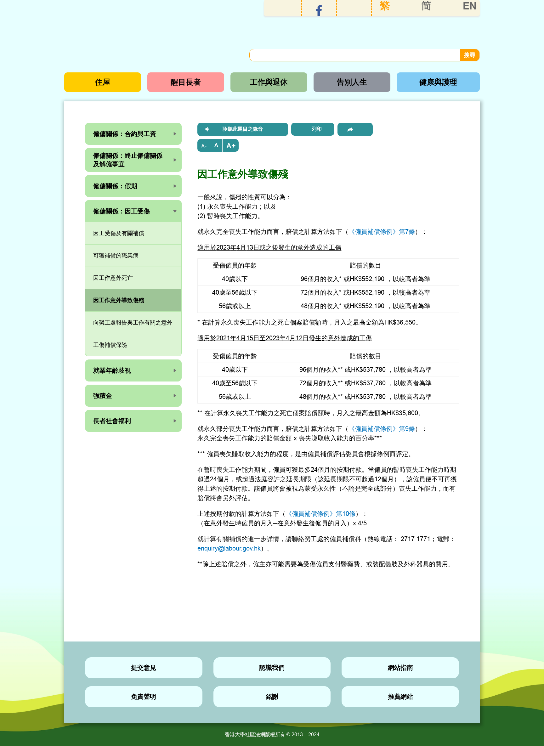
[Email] (355, 129)
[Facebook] (319, 10)
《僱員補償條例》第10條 (320, 513)
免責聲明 (143, 696)
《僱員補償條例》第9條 (381, 428)
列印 (317, 129)
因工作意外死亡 (113, 277)
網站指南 (400, 667)
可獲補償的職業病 (116, 255)
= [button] (216, 145)
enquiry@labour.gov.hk (229, 548)
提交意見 (143, 667)
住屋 (102, 82)
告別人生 (352, 82)
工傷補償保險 (110, 345)
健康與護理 (438, 82)
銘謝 (272, 696)
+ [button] (233, 146)
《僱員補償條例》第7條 (381, 231)
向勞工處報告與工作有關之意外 (133, 322)
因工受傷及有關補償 (118, 233)
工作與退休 (269, 82)
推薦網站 (400, 696)
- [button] (206, 145)
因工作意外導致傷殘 (118, 300)
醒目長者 (186, 82)
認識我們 (272, 667)
